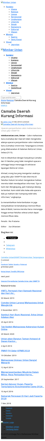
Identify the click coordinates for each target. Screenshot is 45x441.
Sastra (14, 37)
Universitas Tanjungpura (33, 257)
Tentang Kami (12, 429)
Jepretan (15, 44)
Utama (14, 9)
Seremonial (16, 17)
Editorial (15, 29)
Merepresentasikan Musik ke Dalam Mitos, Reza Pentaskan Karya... (20, 373)
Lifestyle (15, 22)
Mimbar (9, 34)
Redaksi (9, 7)
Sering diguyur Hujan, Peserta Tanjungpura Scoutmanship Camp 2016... (22, 385)
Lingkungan (16, 19)
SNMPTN (18, 257)
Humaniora (16, 27)
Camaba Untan (7, 257)
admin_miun (7, 122)
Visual (9, 42)
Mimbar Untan (12, 426)
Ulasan (14, 32)
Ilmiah (14, 24)
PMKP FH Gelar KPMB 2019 (15, 350)
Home (3, 100)
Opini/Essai (16, 39)
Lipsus (14, 14)
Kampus (14, 12)
